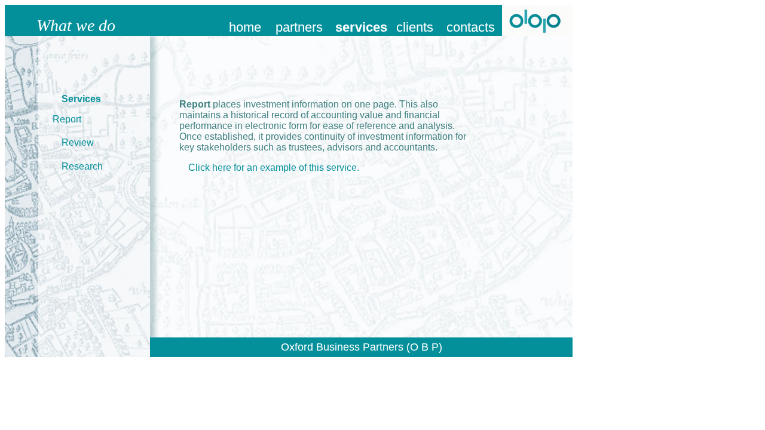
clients (414, 27)
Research (82, 166)
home (245, 27)
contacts (470, 27)
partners (299, 27)
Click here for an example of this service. (273, 167)
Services (81, 99)
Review (78, 142)
